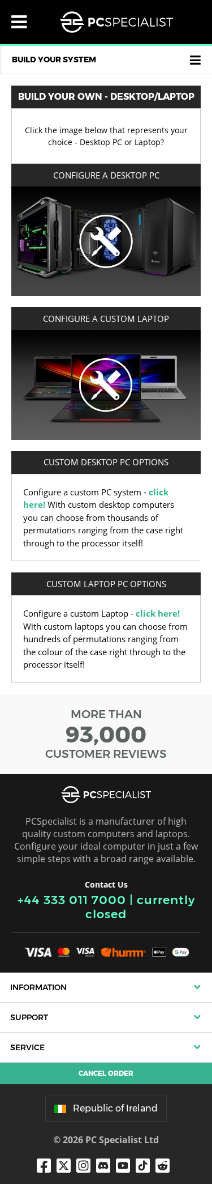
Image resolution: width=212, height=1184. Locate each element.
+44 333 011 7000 (72, 900)
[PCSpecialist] (116, 22)
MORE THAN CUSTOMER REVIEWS (106, 734)
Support (29, 1017)
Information (38, 987)
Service (27, 1047)
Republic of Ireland (115, 1108)
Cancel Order (106, 1073)
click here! (158, 613)
